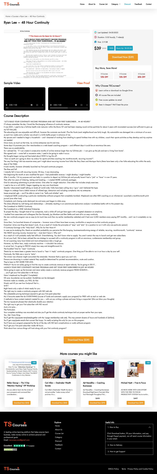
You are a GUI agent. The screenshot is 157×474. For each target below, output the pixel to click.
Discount (127, 4)
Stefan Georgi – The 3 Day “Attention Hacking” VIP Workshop (21, 384)
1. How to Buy (113, 427)
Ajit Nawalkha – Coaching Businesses (94, 384)
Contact (148, 4)
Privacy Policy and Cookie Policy (140, 469)
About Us (91, 4)
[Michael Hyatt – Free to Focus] (135, 377)
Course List (103, 4)
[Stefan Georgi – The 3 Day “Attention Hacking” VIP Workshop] (21, 377)
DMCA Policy (113, 469)
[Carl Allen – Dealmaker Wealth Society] (59, 377)
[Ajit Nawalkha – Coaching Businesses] (97, 377)
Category (115, 4)
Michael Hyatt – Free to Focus (133, 382)
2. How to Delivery (115, 445)
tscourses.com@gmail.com (19, 440)
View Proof (83, 83)
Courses (15, 16)
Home (82, 4)
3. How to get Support (116, 451)
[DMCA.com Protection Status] (11, 450)
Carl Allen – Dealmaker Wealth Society (58, 384)
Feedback (138, 4)
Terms (124, 469)
